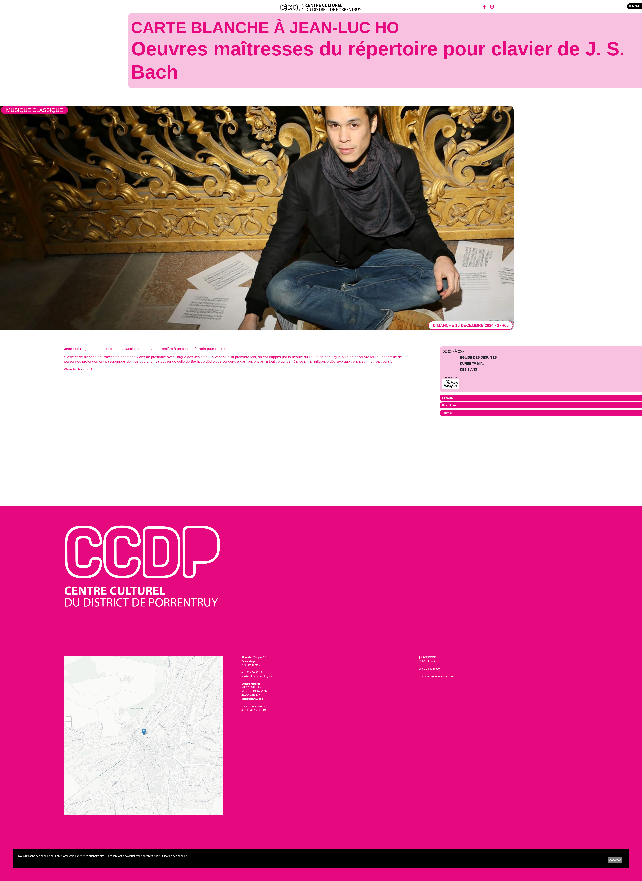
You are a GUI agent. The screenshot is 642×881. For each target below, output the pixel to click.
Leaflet (220, 725)
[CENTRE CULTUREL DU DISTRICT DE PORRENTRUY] (320, 7)
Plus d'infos (448, 405)
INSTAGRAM (429, 661)
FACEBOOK (428, 657)
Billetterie (447, 397)
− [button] (69, 724)
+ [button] (69, 719)
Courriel (446, 413)
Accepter (615, 860)
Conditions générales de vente (437, 676)
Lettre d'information (430, 668)
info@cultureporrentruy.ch (256, 676)
